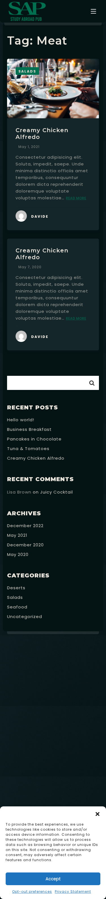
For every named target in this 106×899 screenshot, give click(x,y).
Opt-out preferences (32, 891)
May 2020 (18, 554)
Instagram (89, 786)
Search (92, 383)
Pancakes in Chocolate (34, 439)
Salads (15, 597)
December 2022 (25, 526)
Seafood (17, 607)
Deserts (16, 588)
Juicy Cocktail (56, 492)
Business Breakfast (29, 429)
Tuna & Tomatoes (28, 448)
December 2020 (25, 545)
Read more (76, 198)
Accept (53, 879)
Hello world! (20, 420)
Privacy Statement (73, 891)
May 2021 (17, 535)
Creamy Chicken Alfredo (35, 458)
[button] (97, 813)
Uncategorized (24, 616)
